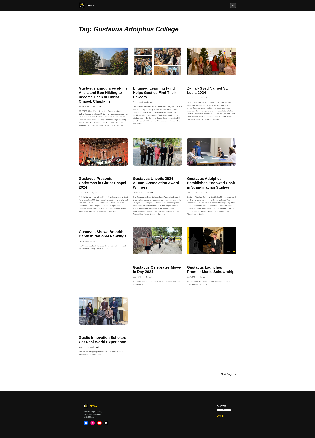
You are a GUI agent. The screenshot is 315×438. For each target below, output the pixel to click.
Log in (220, 415)
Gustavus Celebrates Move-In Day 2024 (157, 269)
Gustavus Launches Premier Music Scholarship (210, 269)
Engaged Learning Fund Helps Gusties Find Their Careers (154, 92)
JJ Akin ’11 (99, 107)
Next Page (228, 374)
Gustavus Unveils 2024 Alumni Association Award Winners (156, 183)
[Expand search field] (232, 5)
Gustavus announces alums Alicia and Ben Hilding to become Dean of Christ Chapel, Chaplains (103, 94)
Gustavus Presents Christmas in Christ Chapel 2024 (102, 183)
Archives (221, 405)
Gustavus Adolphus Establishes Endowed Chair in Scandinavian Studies (211, 183)
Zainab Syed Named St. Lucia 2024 (207, 90)
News (90, 5)
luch (151, 102)
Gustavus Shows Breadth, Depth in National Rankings (102, 234)
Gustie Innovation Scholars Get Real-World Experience (102, 340)
